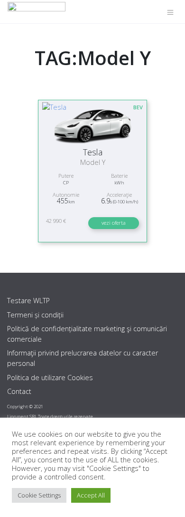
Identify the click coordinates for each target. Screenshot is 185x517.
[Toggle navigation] (170, 12)
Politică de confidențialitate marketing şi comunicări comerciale (87, 334)
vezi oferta (114, 222)
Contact (19, 391)
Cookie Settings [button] (39, 495)
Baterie (119, 175)
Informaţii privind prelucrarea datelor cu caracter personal (82, 358)
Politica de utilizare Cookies (50, 377)
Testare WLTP (28, 300)
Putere (66, 175)
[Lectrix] (36, 11)
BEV (138, 107)
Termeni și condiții (35, 314)
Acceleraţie (119, 194)
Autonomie (66, 194)
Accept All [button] (91, 495)
